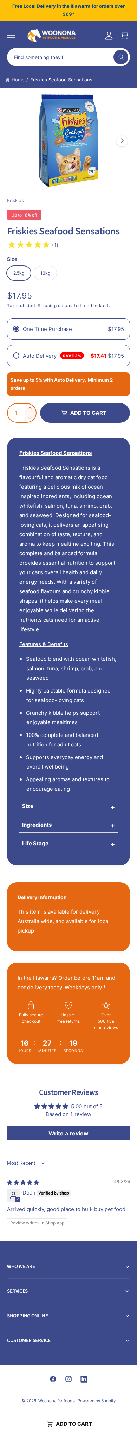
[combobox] (68, 57)
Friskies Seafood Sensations (61, 79)
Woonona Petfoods (56, 1400)
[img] (23, 1182)
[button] (11, 35)
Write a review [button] (68, 1133)
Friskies (15, 200)
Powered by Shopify (97, 1400)
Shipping (47, 305)
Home (18, 79)
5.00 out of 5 (86, 1106)
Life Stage (35, 843)
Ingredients (37, 824)
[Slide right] (122, 140)
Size (27, 806)
